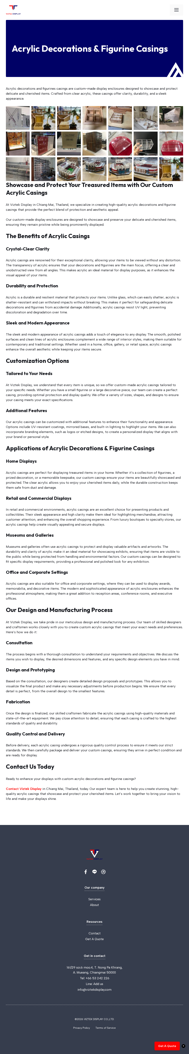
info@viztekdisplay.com (94, 989)
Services (94, 899)
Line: (89, 984)
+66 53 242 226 (97, 978)
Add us (98, 984)
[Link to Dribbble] (103, 872)
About (94, 905)
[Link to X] (85, 872)
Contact (95, 933)
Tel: (83, 978)
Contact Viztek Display (24, 789)
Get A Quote (94, 939)
